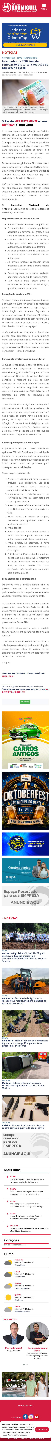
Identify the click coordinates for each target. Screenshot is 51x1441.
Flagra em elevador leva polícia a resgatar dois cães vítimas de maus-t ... (29, 1229)
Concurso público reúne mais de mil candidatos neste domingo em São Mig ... (27, 1205)
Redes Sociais (25, 1405)
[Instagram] (31, 1416)
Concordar (41, 1429)
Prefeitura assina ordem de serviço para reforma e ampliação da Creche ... (27, 1180)
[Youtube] (36, 1416)
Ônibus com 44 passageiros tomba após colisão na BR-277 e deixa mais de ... (26, 1192)
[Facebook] (25, 1416)
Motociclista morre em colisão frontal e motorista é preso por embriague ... (26, 1217)
